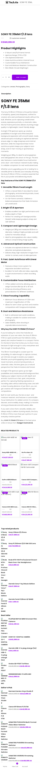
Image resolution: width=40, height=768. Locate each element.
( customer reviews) (18, 38)
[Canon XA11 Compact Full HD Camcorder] (30, 465)
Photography (20, 87)
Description (6, 94)
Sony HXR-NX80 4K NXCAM (12, 452)
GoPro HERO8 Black (9, 480)
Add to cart (21, 77)
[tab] (6, 94)
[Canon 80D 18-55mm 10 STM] (30, 492)
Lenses (12, 87)
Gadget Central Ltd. (25, 423)
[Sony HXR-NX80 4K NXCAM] (10, 437)
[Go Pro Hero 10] (27, 437)
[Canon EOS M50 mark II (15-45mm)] (10, 492)
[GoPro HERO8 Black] (9, 465)
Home (5, 766)
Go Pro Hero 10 (27, 452)
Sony (28, 87)
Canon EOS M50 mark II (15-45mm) (15, 507)
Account (25, 766)
